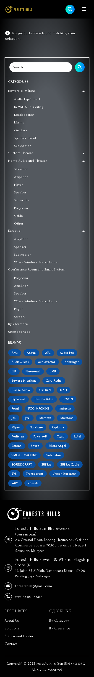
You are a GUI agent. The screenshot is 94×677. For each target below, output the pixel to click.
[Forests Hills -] (19, 9)
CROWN (45, 390)
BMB (53, 371)
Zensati (33, 483)
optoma (58, 427)
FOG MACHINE (38, 408)
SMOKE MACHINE (24, 455)
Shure (35, 445)
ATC (47, 352)
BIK (14, 371)
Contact (11, 644)
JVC (27, 418)
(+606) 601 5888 (28, 597)
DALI (63, 390)
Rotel (77, 436)
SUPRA (46, 464)
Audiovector (46, 362)
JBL (14, 418)
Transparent (34, 473)
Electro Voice (44, 399)
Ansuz (31, 352)
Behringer (72, 362)
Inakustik (65, 408)
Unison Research (64, 473)
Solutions (12, 628)
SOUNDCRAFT (22, 464)
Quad (61, 436)
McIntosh (66, 418)
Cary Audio (54, 380)
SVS (14, 473)
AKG (15, 352)
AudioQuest (20, 362)
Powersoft (40, 436)
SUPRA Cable (69, 464)
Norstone (36, 427)
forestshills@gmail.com (33, 586)
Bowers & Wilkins (24, 380)
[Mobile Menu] (84, 9)
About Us (12, 620)
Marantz (45, 418)
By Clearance (59, 628)
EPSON (68, 399)
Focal (15, 408)
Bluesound (33, 371)
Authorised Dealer (19, 636)
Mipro (16, 427)
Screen (17, 445)
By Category (59, 620)
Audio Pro (67, 352)
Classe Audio (21, 390)
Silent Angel (57, 445)
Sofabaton (54, 455)
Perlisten (18, 436)
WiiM (15, 483)
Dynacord (18, 399)
